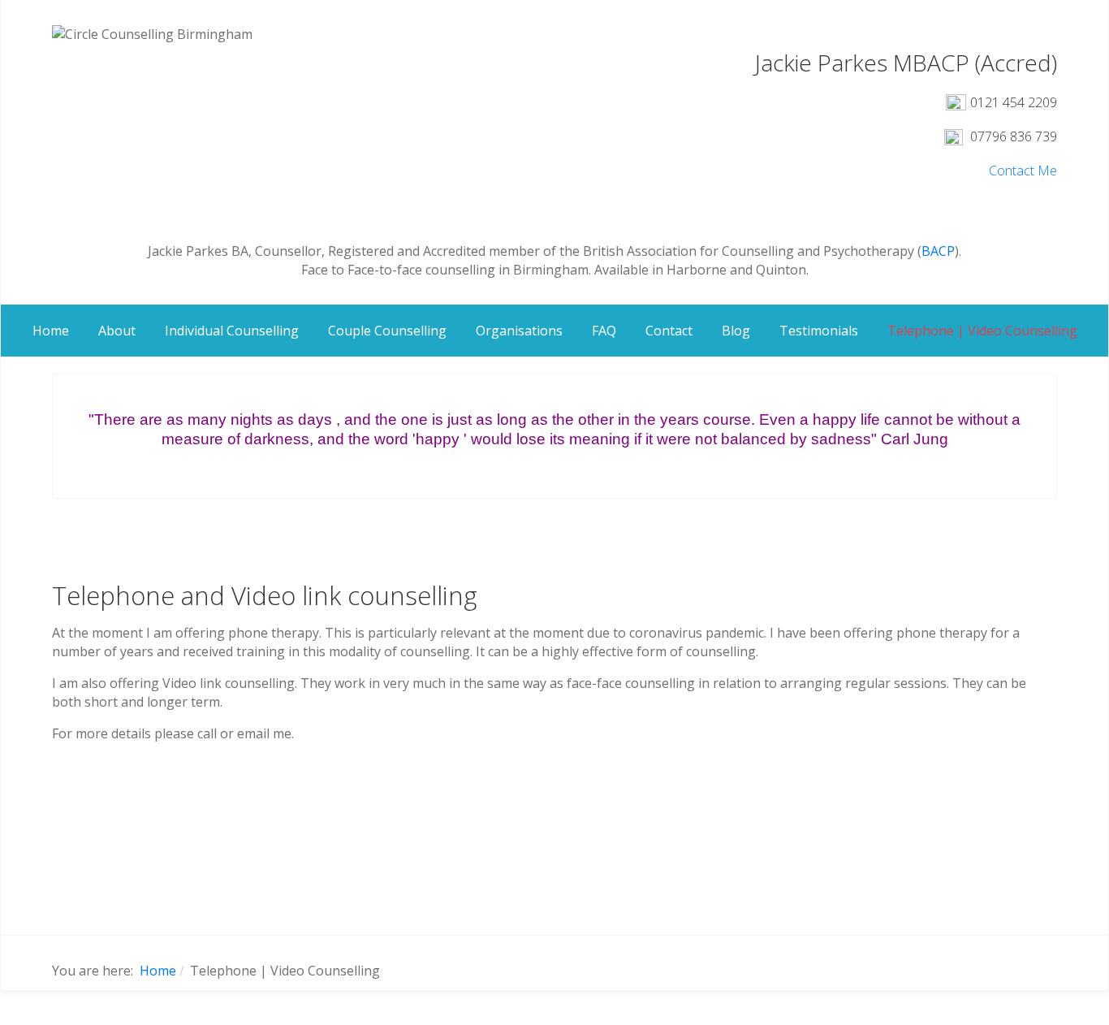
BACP (938, 251)
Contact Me (1023, 170)
